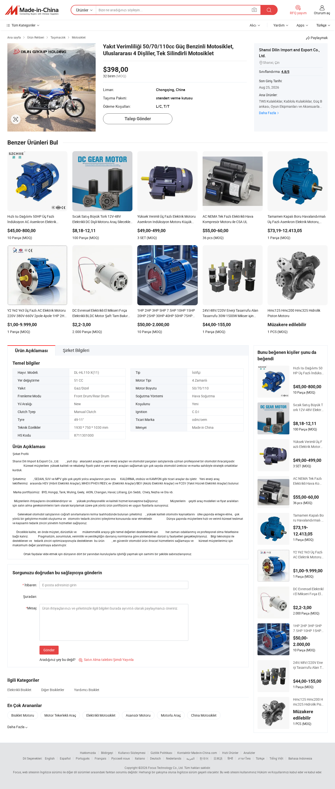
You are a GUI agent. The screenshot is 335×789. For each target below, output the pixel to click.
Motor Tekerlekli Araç (60, 715)
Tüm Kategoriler (24, 25)
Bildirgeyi (107, 753)
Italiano (140, 758)
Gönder (49, 650)
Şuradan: (30, 596)
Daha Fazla (267, 112)
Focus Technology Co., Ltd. (165, 768)
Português (83, 758)
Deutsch (155, 758)
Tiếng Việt (276, 758)
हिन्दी (230, 758)
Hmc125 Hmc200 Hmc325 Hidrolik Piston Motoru (308, 702)
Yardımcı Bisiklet (86, 689)
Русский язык (120, 758)
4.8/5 (285, 72)
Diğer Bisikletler (52, 689)
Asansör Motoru (138, 715)
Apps (300, 25)
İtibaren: (29, 585)
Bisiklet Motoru (22, 715)
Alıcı (253, 25)
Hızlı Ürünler (230, 753)
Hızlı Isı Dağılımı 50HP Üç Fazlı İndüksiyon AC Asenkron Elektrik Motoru (307, 370)
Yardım (278, 25)
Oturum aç (322, 13)
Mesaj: (31, 608)
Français (100, 758)
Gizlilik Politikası (161, 753)
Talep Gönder (138, 118)
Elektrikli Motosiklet (101, 715)
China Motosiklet (204, 715)
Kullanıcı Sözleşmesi (131, 753)
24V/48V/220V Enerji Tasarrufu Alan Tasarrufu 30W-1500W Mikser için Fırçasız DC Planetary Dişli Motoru (308, 665)
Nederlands (173, 758)
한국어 (204, 758)
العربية (190, 758)
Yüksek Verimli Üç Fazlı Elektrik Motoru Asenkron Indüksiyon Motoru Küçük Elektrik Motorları (308, 444)
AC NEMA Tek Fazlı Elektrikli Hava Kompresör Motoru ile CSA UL (308, 481)
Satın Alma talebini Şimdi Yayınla (106, 659)
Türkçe (260, 758)
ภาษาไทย (244, 758)
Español (65, 758)
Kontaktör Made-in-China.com (197, 753)
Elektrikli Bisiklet (19, 689)
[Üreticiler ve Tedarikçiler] (31, 10)
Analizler (249, 753)
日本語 (218, 758)
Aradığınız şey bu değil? (57, 659)
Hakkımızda (88, 753)
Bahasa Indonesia (300, 758)
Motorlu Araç (171, 715)
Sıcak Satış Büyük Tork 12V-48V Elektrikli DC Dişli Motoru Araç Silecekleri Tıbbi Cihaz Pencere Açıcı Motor (308, 407)
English (50, 758)
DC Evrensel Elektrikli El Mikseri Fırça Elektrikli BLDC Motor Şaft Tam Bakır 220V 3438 (308, 591)
